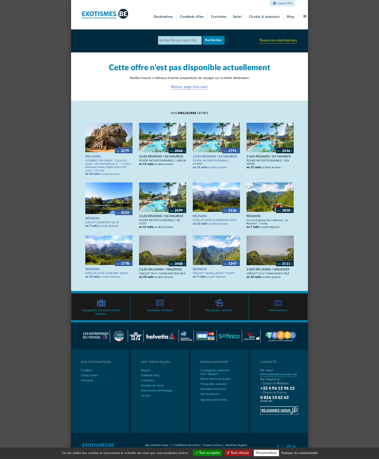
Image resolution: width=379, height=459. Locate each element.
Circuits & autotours (264, 16)
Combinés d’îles (192, 16)
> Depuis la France (273, 392)
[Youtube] (283, 446)
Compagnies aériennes (215, 372)
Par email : (267, 370)
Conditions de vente (186, 445)
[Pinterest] (288, 446)
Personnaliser (266, 453)
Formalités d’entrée (160, 310)
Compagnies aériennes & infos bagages (100, 312)
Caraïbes (86, 370)
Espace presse (212, 445)
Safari (237, 16)
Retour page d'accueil (189, 87)
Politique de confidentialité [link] (299, 453)
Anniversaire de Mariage (157, 390)
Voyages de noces (152, 385)
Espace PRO (285, 3)
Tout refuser (239, 453)
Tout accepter (209, 453)
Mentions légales (236, 445)
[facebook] (278, 446)
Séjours (145, 370)
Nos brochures (278, 310)
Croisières (219, 16)
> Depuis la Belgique (274, 383)
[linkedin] (294, 446)
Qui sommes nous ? (157, 445)
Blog (290, 16)
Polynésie (87, 380)
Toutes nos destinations (278, 40)
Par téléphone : (271, 379)
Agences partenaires (213, 399)
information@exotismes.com (279, 374)
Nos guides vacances (219, 310)
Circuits (146, 395)
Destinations (163, 16)
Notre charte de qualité (215, 379)
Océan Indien (89, 375)
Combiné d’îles (150, 375)
